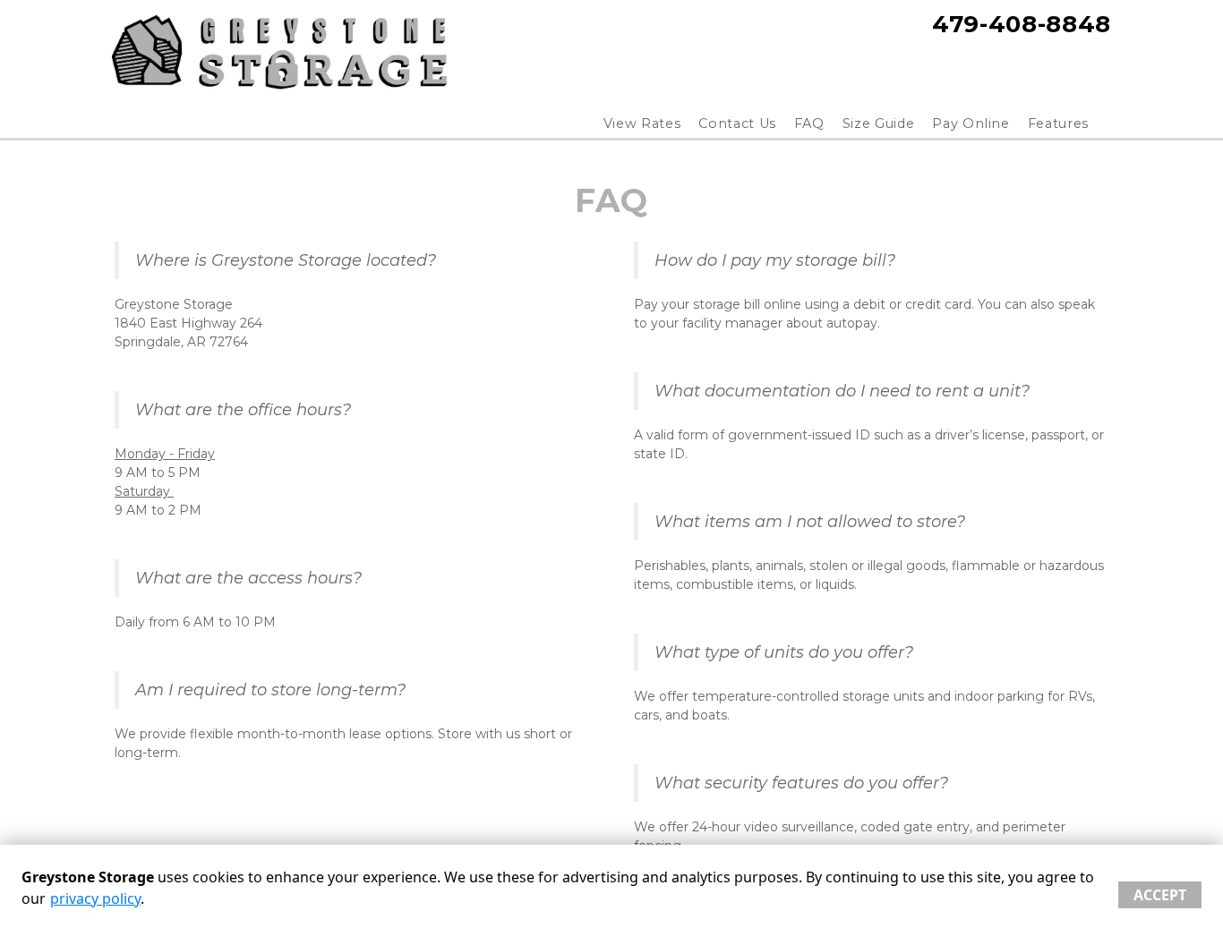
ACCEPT (1159, 895)
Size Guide (878, 123)
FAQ (809, 123)
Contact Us (737, 123)
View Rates (642, 123)
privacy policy (95, 898)
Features (1058, 123)
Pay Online (971, 123)
